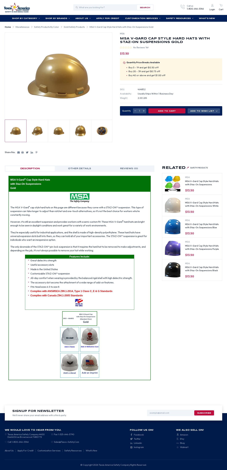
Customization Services (141, 18)
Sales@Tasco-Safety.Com (66, 442)
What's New (207, 18)
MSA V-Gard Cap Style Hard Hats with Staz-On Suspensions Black (202, 269)
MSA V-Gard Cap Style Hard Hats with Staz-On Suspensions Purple (202, 247)
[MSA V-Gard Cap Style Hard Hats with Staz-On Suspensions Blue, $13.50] (172, 226)
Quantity (126, 110)
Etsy (182, 438)
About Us (81, 18)
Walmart (184, 447)
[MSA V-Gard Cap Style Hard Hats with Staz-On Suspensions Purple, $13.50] (172, 248)
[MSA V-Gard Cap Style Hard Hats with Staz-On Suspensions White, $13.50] (172, 205)
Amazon (184, 434)
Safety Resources (178, 18)
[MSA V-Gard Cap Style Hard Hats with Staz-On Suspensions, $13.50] (172, 183)
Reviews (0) (129, 169)
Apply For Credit (107, 18)
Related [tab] (185, 168)
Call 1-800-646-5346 (18, 442)
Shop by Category (24, 18)
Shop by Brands (56, 18)
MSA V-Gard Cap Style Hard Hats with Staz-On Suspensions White (202, 204)
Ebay (182, 443)
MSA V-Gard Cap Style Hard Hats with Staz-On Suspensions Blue (202, 226)
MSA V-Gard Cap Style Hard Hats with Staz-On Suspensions (202, 183)
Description (30, 169)
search (145, 7)
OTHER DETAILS (79, 169)
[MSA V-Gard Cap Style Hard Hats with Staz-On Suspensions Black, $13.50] (172, 270)
